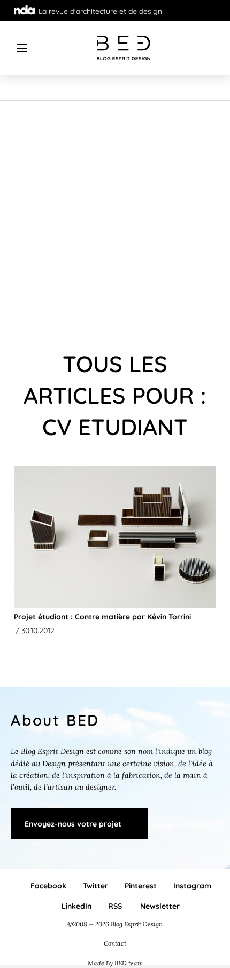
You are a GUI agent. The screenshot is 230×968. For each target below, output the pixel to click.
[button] (22, 48)
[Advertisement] (115, 221)
